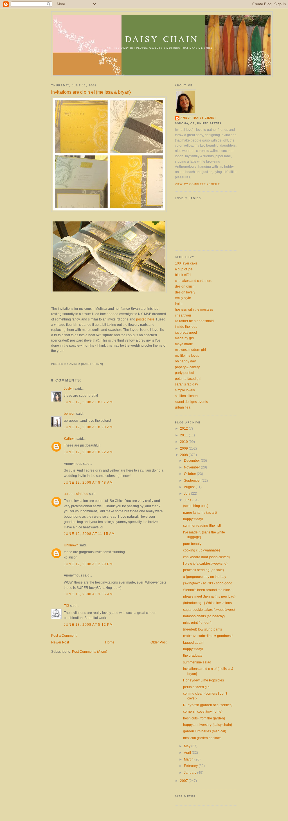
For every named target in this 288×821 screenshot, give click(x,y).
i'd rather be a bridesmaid (194, 321)
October (190, 473)
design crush (185, 286)
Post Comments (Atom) (89, 651)
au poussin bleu (76, 493)
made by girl (184, 338)
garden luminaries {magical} (204, 731)
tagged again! (193, 642)
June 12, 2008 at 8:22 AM (88, 452)
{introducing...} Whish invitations (207, 603)
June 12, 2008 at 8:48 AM (88, 482)
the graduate (192, 655)
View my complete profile (197, 184)
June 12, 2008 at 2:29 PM (88, 564)
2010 (184, 441)
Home (109, 642)
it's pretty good (186, 332)
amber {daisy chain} (198, 117)
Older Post (158, 642)
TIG (66, 605)
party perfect (184, 372)
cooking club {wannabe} (201, 550)
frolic (178, 304)
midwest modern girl (190, 349)
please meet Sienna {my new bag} (209, 596)
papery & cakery (187, 367)
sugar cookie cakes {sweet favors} (209, 609)
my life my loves (187, 355)
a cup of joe (184, 269)
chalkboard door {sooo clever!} (206, 557)
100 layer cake (186, 263)
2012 (184, 428)
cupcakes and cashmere (193, 280)
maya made (184, 344)
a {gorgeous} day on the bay (204, 576)
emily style (183, 298)
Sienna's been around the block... (208, 590)
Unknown (71, 545)
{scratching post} (195, 506)
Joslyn (69, 388)
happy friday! (193, 519)
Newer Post (60, 642)
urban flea (182, 407)
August (189, 487)
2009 (184, 448)
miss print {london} (197, 622)
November (192, 467)
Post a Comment (63, 635)
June (188, 500)
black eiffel (183, 275)
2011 (184, 435)
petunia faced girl (188, 378)
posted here (145, 319)
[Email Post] (51, 358)
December (192, 460)
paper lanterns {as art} (200, 512)
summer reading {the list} (202, 525)
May (187, 746)
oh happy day (185, 361)
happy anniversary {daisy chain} (207, 724)
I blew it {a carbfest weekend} (205, 563)
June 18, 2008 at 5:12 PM (88, 624)
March (189, 759)
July (187, 493)
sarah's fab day (186, 384)
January (190, 772)
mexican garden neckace (202, 738)
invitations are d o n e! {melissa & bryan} (91, 92)
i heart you (183, 315)
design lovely (185, 292)
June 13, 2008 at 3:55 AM (88, 594)
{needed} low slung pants (202, 629)
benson (69, 413)
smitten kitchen (186, 396)
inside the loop (186, 326)
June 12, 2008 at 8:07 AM (88, 402)
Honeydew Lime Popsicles (203, 680)
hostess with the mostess (194, 309)
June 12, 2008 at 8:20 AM (88, 427)
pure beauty (192, 544)
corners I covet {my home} (202, 711)
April (188, 752)
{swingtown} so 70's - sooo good (207, 583)
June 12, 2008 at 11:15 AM (89, 533)
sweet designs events (191, 401)
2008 (184, 455)
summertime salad (197, 662)
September (193, 480)
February (191, 766)
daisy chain (162, 38)
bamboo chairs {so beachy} (204, 616)
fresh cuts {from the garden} (204, 718)
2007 (184, 780)
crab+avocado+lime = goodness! (208, 636)
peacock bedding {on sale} (203, 570)
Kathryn (70, 438)
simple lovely (185, 390)
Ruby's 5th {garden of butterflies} (208, 705)
